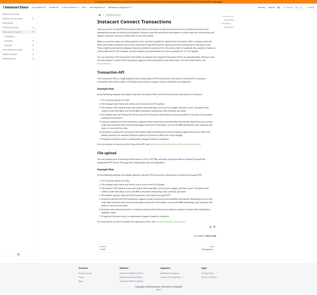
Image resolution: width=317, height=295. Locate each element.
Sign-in (158, 289)
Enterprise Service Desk (131, 277)
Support (271, 7)
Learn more (217, 1)
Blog (81, 281)
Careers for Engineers (170, 277)
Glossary (261, 7)
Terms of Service (209, 277)
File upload (226, 23)
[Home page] (99, 15)
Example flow (229, 20)
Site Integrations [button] (97, 7)
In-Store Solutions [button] (69, 7)
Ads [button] (83, 7)
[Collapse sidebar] (18, 254)
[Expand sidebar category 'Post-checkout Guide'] (33, 50)
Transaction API (227, 16)
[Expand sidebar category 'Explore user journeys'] (33, 19)
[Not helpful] (214, 227)
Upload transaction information (170, 221)
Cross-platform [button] (38, 7)
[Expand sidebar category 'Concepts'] (33, 41)
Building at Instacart (169, 273)
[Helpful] (210, 227)
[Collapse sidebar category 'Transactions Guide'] (33, 32)
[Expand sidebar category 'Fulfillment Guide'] (33, 27)
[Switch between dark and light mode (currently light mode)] (278, 7)
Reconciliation (103, 63)
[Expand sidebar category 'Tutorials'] (33, 45)
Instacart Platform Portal (131, 273)
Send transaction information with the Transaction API (174, 144)
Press (81, 277)
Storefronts (54, 7)
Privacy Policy (207, 273)
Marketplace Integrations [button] (119, 7)
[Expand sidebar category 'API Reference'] (33, 59)
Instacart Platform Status (131, 281)
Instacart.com (85, 273)
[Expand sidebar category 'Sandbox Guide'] (33, 54)
